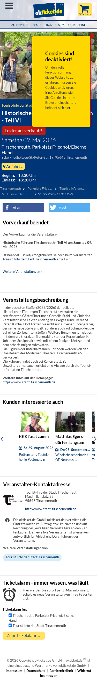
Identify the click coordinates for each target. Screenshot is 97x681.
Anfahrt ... (14, 166)
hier (67, 108)
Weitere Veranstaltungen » (22, 271)
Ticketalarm (55, 24)
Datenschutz (35, 671)
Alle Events (19, 24)
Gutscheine (77, 24)
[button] (23, 207)
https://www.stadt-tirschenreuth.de (29, 382)
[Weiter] (95, 438)
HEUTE (37, 24)
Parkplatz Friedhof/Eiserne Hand (51, 188)
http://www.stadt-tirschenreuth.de (50, 509)
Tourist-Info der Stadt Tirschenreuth (28, 105)
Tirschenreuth (10, 188)
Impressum (14, 671)
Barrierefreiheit (61, 671)
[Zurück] (2, 438)
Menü (9, 5)
